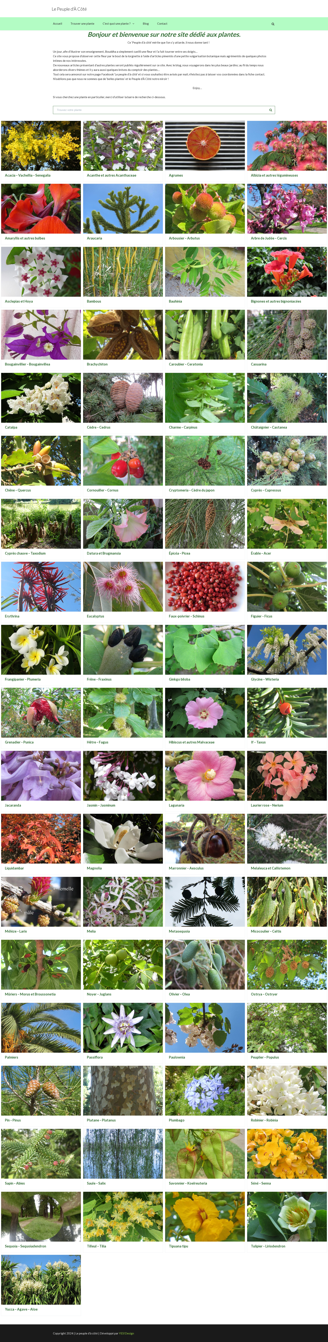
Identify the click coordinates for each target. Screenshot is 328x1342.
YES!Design (126, 1333)
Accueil (57, 23)
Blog (146, 23)
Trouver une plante (82, 23)
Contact (162, 23)
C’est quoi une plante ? (117, 23)
